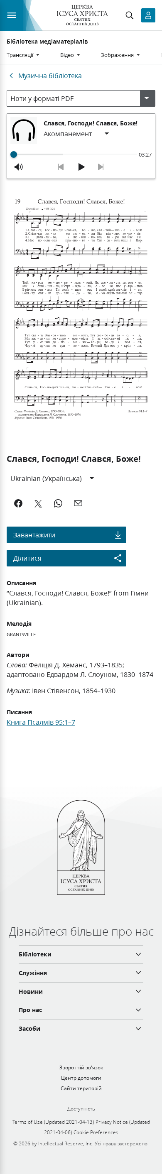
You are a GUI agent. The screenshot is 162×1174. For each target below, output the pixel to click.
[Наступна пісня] (101, 167)
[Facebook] (18, 503)
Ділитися (27, 558)
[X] (38, 503)
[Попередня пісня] (61, 167)
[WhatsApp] (58, 503)
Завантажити (34, 534)
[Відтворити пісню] (81, 167)
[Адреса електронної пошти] (78, 503)
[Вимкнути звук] (18, 167)
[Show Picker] (146, 98)
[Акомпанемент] (76, 133)
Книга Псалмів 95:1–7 (41, 722)
